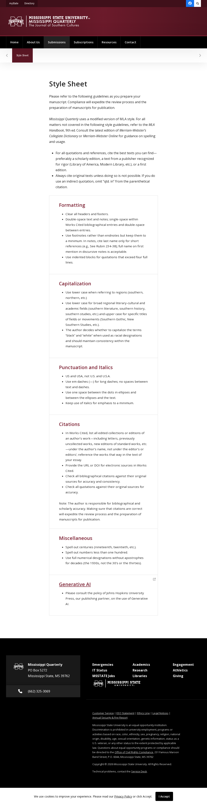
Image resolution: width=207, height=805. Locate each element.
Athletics (180, 670)
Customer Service (103, 713)
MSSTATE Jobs (103, 676)
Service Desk (139, 771)
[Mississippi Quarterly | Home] (49, 21)
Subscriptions (83, 42)
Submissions (59, 42)
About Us (33, 42)
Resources (109, 42)
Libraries (140, 676)
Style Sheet (24, 55)
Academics (141, 664)
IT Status (99, 670)
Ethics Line (143, 713)
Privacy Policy (123, 796)
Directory (31, 3)
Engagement (183, 664)
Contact (130, 42)
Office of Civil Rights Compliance (134, 752)
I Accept (164, 796)
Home (14, 42)
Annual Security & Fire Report (110, 717)
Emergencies (102, 664)
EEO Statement (125, 713)
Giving (178, 676)
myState (15, 3)
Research (140, 670)
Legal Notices (160, 713)
